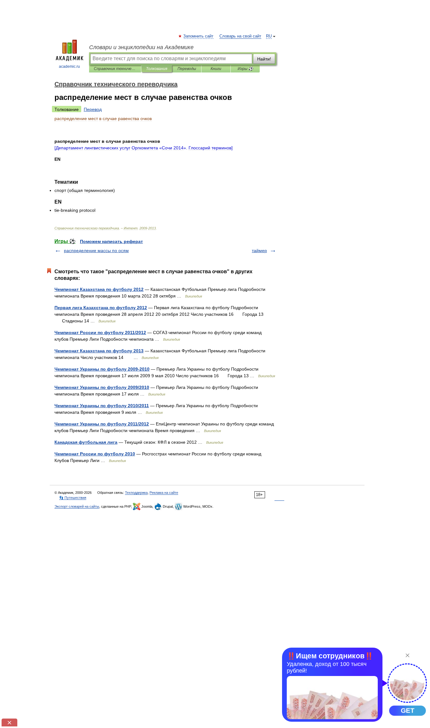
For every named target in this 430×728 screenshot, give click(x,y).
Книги (216, 68)
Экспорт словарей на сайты (76, 506)
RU (269, 36)
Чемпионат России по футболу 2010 (94, 453)
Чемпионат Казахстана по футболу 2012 (99, 289)
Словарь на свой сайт (240, 36)
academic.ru (69, 66)
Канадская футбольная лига (85, 442)
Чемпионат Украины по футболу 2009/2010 (101, 387)
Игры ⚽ (245, 68)
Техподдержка (136, 492)
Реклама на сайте (164, 492)
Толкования (156, 68)
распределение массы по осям (96, 250)
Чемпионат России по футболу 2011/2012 (100, 332)
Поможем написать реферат (111, 241)
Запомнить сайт (198, 36)
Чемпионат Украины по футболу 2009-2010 (102, 369)
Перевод (93, 109)
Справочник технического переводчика (115, 68)
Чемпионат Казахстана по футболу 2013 (99, 350)
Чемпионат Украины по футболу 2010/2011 (101, 405)
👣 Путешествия (72, 498)
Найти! (264, 58)
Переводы (187, 68)
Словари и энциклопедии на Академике (141, 47)
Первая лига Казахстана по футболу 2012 (100, 307)
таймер (259, 250)
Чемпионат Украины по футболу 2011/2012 (101, 423)
